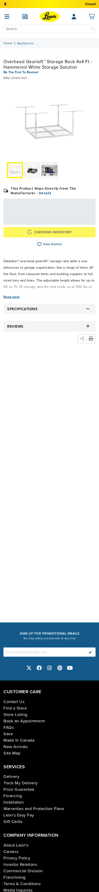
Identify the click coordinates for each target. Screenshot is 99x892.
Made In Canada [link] (18, 740)
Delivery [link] (11, 776)
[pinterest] (59, 668)
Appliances (25, 43)
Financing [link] (12, 796)
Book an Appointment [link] (24, 721)
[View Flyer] (25, 16)
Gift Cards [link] (12, 821)
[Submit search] (92, 28)
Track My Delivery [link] (20, 783)
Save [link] (8, 734)
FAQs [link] (8, 727)
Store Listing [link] (15, 715)
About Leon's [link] (15, 845)
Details (45, 193)
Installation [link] (13, 802)
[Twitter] (29, 668)
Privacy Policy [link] (16, 858)
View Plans (77, 221)
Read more (11, 297)
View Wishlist (39, 244)
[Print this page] (91, 339)
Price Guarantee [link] (19, 789)
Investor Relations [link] (20, 864)
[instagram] (49, 668)
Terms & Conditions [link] (22, 884)
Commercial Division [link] (23, 871)
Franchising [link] (14, 877)
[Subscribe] (90, 652)
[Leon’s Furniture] (49, 16)
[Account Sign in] (73, 16)
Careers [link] (10, 852)
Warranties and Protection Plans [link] (33, 809)
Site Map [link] (11, 753)
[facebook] (39, 668)
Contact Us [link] (13, 702)
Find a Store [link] (15, 708)
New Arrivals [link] (15, 747)
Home (7, 43)
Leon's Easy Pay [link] (18, 815)
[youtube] (70, 668)
